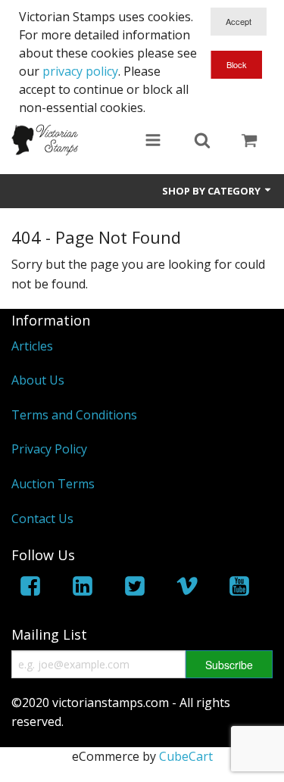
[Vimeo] (187, 588)
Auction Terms (53, 483)
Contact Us (42, 518)
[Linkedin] (82, 588)
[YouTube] (239, 588)
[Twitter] (134, 588)
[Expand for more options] (153, 141)
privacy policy (80, 71)
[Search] (202, 141)
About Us (37, 380)
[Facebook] (30, 588)
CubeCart (186, 756)
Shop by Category (212, 191)
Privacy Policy (49, 449)
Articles (32, 346)
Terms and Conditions (74, 415)
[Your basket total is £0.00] (249, 141)
